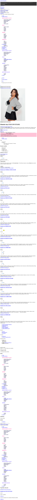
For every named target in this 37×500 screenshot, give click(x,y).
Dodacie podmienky (5, 325)
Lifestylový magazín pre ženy (6, 337)
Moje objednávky (4, 332)
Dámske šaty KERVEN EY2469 (6, 238)
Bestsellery (3, 46)
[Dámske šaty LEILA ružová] (4, 303)
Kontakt (3, 75)
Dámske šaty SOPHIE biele (5, 247)
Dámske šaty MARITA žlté (5, 314)
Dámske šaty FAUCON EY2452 (6, 491)
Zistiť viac (5, 3)
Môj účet (3, 331)
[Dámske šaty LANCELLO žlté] (5, 285)
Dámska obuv (4, 44)
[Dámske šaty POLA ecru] (4, 186)
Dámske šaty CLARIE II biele (5, 296)
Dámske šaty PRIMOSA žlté (5, 226)
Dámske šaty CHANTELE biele (6, 178)
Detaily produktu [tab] (4, 138)
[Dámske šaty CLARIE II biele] (5, 294)
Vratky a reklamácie (5, 327)
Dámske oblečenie (4, 16)
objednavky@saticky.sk (8, 342)
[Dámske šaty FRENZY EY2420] (5, 196)
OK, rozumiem (3, 4)
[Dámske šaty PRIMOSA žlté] (4, 224)
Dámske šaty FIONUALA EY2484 (6, 278)
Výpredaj (3, 48)
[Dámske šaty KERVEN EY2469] (5, 236)
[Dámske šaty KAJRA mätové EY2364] (18, 126)
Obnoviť (1, 0)
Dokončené (4, 0)
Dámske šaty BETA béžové (5, 259)
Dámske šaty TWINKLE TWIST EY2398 (8, 169)
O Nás (3, 15)
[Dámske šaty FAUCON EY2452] (13, 120)
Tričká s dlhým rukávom (8, 59)
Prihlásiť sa (2, 496)
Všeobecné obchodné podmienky (7, 324)
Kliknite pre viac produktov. (4, 10)
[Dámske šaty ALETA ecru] (4, 267)
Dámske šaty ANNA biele (5, 217)
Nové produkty (4, 47)
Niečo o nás (4, 336)
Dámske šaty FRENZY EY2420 (6, 197)
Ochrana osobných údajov (6, 328)
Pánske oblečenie (4, 49)
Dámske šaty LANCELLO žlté (6, 287)
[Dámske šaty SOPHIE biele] (4, 245)
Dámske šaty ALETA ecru (5, 269)
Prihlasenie (3, 421)
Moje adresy (4, 333)
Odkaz (1, 155)
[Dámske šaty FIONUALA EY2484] (5, 276)
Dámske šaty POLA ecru (4, 187)
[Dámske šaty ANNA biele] (4, 215)
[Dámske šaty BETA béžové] (4, 257)
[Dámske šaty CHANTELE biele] (5, 177)
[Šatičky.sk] (2, 8)
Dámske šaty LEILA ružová (5, 305)
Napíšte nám (4, 326)
